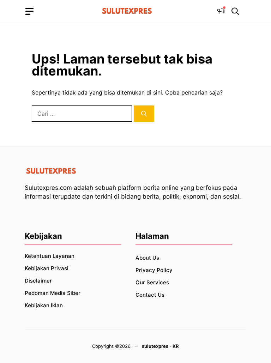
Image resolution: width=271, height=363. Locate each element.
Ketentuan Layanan (49, 256)
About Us (147, 257)
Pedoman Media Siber (52, 293)
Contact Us (150, 294)
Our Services (152, 282)
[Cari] (144, 113)
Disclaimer (38, 280)
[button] (235, 11)
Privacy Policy (154, 270)
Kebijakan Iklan (44, 305)
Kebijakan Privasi (46, 268)
